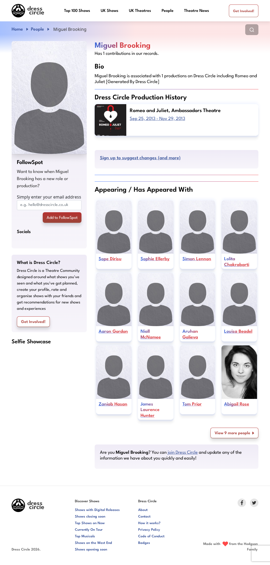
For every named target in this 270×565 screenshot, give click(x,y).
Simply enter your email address (49, 197)
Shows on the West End (93, 543)
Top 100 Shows (77, 11)
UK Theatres (140, 11)
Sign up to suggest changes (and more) (140, 158)
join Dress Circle (183, 452)
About (143, 510)
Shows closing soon (90, 516)
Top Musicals (85, 536)
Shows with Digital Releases (97, 510)
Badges (144, 543)
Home (17, 29)
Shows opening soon (91, 549)
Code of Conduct (151, 536)
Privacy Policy (149, 530)
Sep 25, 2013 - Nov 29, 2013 (157, 119)
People (167, 11)
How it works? (149, 523)
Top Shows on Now (90, 523)
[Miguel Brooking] (49, 97)
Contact (144, 516)
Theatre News (196, 11)
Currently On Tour (89, 530)
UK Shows (109, 11)
